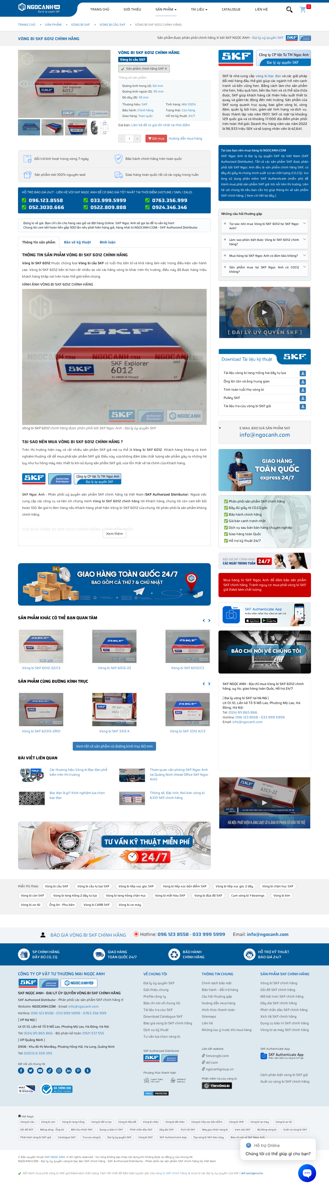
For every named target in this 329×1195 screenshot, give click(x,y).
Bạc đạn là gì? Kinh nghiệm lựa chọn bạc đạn (77, 795)
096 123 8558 (246, 717)
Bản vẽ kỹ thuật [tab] (77, 242)
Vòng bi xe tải (30, 904)
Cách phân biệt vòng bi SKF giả (284, 1075)
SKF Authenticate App (173, 1137)
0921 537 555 (93, 1033)
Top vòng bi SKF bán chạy (208, 1137)
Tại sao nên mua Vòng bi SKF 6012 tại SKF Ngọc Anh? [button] (262, 226)
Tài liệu (198, 9)
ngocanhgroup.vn (219, 1069)
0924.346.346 (169, 207)
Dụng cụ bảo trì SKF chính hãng (284, 1023)
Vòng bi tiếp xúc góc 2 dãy (234, 886)
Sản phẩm (165, 9)
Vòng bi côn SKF (32, 895)
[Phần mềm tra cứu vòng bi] (217, 1085)
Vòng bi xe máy (130, 904)
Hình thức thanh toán (218, 1009)
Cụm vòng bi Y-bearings (247, 895)
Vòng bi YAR (236, 1122)
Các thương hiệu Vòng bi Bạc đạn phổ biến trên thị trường (78, 772)
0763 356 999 (94, 1013)
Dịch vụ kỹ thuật (156, 1030)
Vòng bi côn (48, 1122)
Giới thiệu (132, 9)
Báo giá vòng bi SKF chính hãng (167, 1023)
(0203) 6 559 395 (38, 1053)
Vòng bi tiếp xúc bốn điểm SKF (185, 886)
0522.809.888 (108, 207)
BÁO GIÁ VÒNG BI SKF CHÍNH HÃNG (88, 935)
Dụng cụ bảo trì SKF (111, 1130)
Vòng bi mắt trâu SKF (170, 895)
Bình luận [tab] (107, 242)
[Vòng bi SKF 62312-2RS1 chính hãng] (41, 709)
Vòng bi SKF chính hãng (278, 983)
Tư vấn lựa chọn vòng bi (161, 1036)
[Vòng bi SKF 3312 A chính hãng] (114, 709)
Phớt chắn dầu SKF (141, 1130)
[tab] (265, 226)
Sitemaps (209, 1016)
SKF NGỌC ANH (55, 1157)
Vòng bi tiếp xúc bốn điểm (206, 1122)
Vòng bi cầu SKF (112, 24)
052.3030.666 (46, 207)
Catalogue (231, 9)
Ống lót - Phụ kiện (62, 904)
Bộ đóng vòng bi (267, 1130)
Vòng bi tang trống (73, 1122)
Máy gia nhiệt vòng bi (215, 1130)
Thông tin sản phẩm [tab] (38, 242)
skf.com (211, 1062)
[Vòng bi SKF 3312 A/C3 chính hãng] (187, 709)
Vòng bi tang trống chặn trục (126, 895)
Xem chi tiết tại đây (260, 195)
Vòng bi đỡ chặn (175, 1122)
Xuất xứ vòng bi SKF (295, 1130)
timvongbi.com (217, 1056)
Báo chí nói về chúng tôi (161, 1003)
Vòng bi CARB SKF (97, 904)
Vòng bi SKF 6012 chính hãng (48, 38)
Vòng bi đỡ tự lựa (101, 1122)
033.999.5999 (108, 200)
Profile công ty (154, 996)
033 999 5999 (273, 717)
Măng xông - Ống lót (52, 1130)
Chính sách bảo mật (217, 983)
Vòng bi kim (281, 895)
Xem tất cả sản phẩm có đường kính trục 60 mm (114, 746)
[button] (289, 10)
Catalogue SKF (67, 1137)
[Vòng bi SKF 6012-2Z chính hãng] (114, 646)
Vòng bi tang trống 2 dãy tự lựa (75, 895)
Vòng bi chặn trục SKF (278, 886)
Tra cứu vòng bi (92, 1137)
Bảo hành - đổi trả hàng (220, 989)
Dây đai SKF (166, 1130)
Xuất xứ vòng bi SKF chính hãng (284, 1081)
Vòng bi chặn (151, 1122)
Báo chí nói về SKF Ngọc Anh (248, 1137)
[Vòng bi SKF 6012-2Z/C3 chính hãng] (41, 646)
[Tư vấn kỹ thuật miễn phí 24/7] (114, 846)
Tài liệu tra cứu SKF (158, 1009)
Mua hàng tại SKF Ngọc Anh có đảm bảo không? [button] (261, 255)
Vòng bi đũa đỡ (127, 1122)
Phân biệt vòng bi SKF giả (35, 1137)
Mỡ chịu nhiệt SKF (82, 1130)
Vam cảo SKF (243, 1130)
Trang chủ (99, 9)
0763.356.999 (169, 200)
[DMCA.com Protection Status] (156, 1093)
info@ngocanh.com (265, 434)
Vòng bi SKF (80, 24)
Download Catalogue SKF (162, 1016)
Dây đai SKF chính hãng (278, 1003)
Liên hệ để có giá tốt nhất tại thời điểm (160, 125)
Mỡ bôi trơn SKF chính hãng (282, 996)
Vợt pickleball (230, 1049)
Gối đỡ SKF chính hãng (277, 989)
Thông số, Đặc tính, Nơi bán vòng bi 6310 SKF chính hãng (177, 795)
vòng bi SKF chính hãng (171, 1173)
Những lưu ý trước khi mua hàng (227, 1030)
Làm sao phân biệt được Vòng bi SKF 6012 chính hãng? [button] (262, 242)
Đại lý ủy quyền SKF (159, 983)
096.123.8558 (46, 200)
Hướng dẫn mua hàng (185, 138)
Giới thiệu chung (156, 989)
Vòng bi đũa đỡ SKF (208, 895)
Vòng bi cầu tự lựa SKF (93, 886)
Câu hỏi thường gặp (217, 996)
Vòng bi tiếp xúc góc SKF (136, 886)
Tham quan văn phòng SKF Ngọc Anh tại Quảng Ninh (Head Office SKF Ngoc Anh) (179, 774)
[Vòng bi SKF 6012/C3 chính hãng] (187, 646)
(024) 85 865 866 (243, 712)
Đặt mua (157, 138)
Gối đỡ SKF (26, 1130)
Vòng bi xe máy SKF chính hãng (284, 1030)
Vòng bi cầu (27, 1122)
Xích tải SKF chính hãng (278, 1016)
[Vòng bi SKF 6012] (114, 356)
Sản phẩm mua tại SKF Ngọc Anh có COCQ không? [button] (262, 269)
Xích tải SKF (188, 1130)
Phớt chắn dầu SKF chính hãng (284, 1009)
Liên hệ (261, 9)
